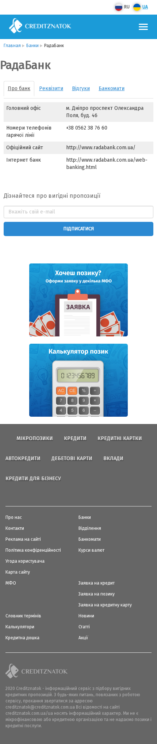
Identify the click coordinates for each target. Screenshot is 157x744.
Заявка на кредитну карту (105, 605)
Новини (86, 615)
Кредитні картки (119, 438)
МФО (10, 583)
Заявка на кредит (96, 583)
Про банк (19, 88)
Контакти (14, 528)
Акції (83, 637)
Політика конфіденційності (33, 550)
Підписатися (78, 228)
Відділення (89, 528)
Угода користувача (25, 561)
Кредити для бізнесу (33, 478)
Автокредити (23, 458)
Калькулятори (19, 626)
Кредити (75, 438)
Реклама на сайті (23, 539)
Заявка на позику (96, 594)
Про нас (13, 517)
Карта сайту (17, 572)
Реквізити (51, 88)
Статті (84, 626)
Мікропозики (34, 438)
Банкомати (112, 88)
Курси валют (91, 550)
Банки (84, 517)
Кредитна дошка (22, 637)
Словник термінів (23, 615)
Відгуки (81, 88)
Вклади (113, 458)
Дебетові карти (71, 458)
